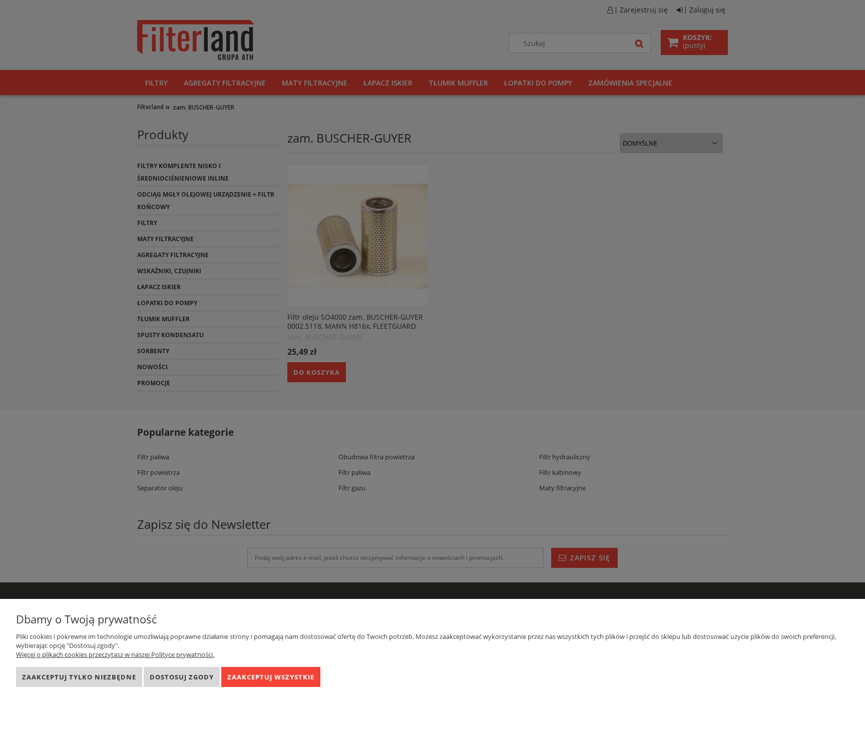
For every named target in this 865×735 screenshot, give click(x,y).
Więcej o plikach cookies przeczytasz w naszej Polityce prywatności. (115, 654)
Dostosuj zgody (182, 676)
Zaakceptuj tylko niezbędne (79, 676)
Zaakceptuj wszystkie (270, 676)
